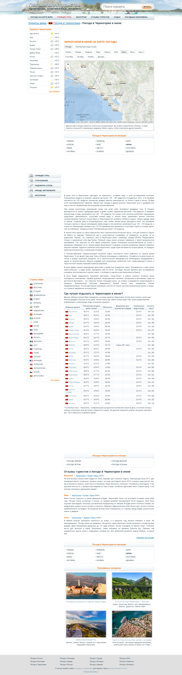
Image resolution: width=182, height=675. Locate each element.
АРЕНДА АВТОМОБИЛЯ (45, 190)
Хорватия (38, 364)
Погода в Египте (36, 658)
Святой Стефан (36, 76)
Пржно (71, 378)
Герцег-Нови (74, 330)
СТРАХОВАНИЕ (41, 181)
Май (99, 145)
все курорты (54, 91)
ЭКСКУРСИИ (81, 17)
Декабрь (130, 151)
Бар (70, 315)
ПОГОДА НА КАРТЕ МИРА (42, 17)
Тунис (36, 353)
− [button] (68, 68)
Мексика (38, 341)
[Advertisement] (109, 32)
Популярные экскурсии (109, 568)
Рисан (71, 386)
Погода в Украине (96, 664)
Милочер (72, 360)
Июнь (129, 145)
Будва (71, 326)
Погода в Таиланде (67, 658)
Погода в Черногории (66, 23)
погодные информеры (84, 668)
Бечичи (71, 319)
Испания (38, 314)
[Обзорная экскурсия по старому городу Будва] (86, 599)
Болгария (38, 284)
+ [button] (68, 64)
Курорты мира (37, 23)
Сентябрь (131, 148)
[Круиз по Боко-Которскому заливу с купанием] (132, 637)
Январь (70, 141)
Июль (69, 148)
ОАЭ (35, 345)
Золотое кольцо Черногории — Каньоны (132, 602)
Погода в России (66, 664)
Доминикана (39, 295)
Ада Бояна (73, 312)
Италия (37, 318)
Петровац (72, 367)
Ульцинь (72, 403)
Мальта (37, 337)
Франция (38, 360)
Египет (37, 299)
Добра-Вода (73, 338)
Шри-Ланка (39, 376)
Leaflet (78, 122)
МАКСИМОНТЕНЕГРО (86, 640)
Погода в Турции (96, 658)
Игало (71, 349)
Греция (37, 291)
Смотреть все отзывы (145, 538)
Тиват (71, 399)
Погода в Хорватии (126, 661)
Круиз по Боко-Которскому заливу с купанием (132, 640)
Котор (71, 356)
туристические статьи (118, 668)
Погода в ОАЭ (124, 658)
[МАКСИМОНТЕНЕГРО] (86, 637)
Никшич (72, 364)
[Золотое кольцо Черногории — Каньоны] (132, 599)
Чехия (36, 372)
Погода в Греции (66, 661)
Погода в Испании (96, 661)
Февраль (101, 141)
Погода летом (74, 464)
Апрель (70, 145)
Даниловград (74, 334)
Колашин (72, 352)
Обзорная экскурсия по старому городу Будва (86, 602)
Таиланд (37, 349)
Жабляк (72, 345)
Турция (37, 357)
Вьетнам (38, 288)
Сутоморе (73, 396)
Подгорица (73, 371)
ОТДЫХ (117, 17)
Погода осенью (119, 464)
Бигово (71, 323)
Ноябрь (100, 151)
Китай (36, 326)
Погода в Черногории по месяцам (109, 136)
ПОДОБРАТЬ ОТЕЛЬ (43, 185)
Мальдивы (38, 334)
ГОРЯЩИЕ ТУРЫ (64, 17)
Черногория (81, 476)
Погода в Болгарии (37, 661)
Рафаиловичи (74, 382)
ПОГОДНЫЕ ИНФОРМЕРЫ (136, 17)
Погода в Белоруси (126, 664)
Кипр (36, 322)
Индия (36, 307)
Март (128, 141)
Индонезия (39, 311)
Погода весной (119, 461)
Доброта (72, 341)
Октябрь (71, 151)
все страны (55, 380)
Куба (36, 330)
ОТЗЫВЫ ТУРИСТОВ (100, 17)
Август (100, 148)
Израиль (37, 303)
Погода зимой (74, 461)
